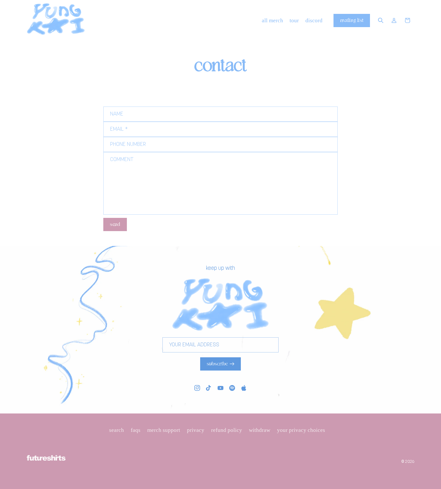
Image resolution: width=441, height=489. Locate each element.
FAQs (135, 430)
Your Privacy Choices (301, 430)
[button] (380, 20)
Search (116, 430)
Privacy (195, 430)
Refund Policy (226, 430)
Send (115, 224)
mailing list (352, 20)
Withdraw (259, 430)
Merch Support (163, 430)
